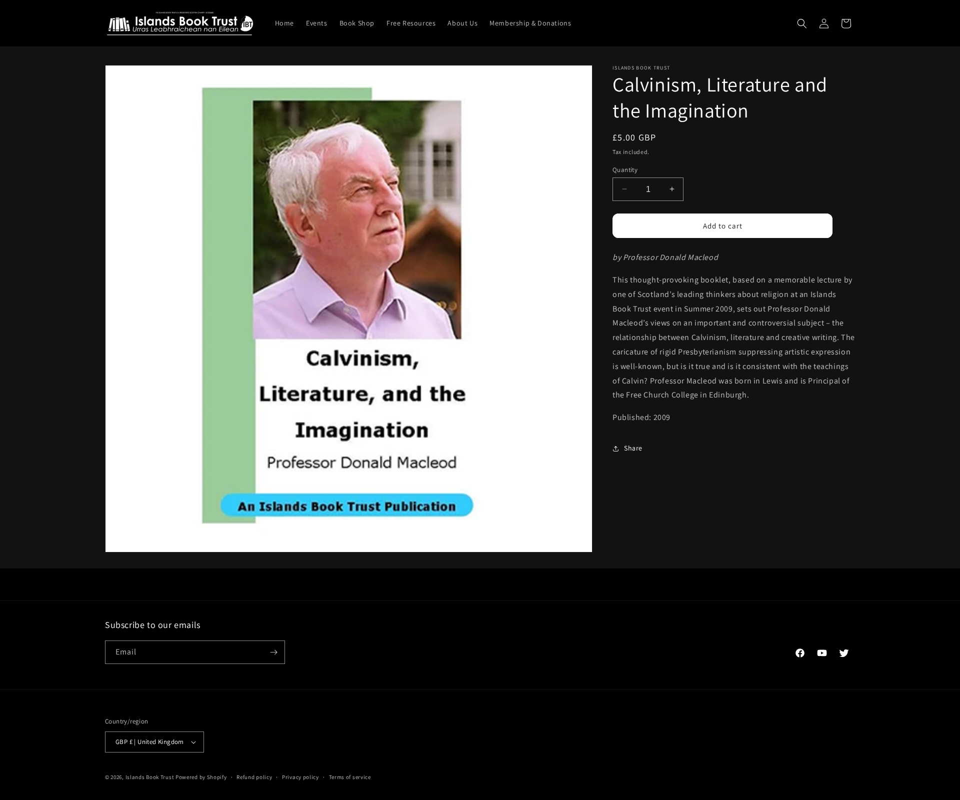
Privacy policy (300, 777)
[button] (802, 23)
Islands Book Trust (150, 777)
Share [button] (633, 448)
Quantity (625, 169)
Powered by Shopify (201, 777)
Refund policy (254, 777)
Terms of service (350, 777)
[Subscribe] (273, 652)
